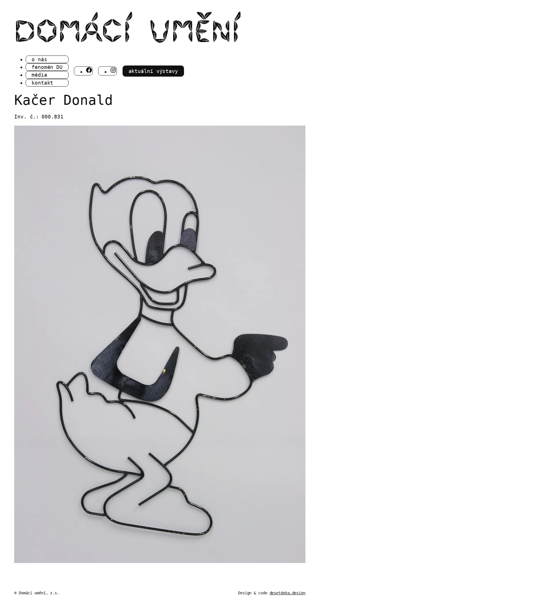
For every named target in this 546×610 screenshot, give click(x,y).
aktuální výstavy (153, 71)
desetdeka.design (287, 593)
